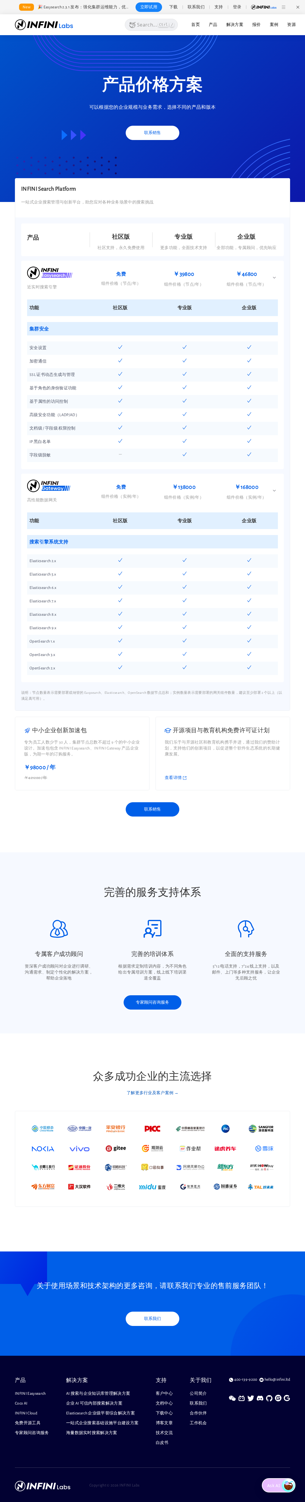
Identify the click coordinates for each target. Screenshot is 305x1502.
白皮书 (162, 1443)
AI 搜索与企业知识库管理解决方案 (98, 1393)
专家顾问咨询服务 (152, 1002)
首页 (195, 25)
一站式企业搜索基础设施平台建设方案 (102, 1423)
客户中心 (164, 1393)
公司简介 (198, 1393)
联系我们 (152, 1319)
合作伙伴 (198, 1413)
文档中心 (164, 1403)
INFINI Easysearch (30, 1393)
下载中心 (164, 1413)
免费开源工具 (28, 1423)
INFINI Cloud (26, 1413)
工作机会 (198, 1423)
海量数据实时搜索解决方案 (91, 1433)
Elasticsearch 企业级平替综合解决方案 (100, 1413)
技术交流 (164, 1433)
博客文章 (164, 1423)
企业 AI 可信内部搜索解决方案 (94, 1403)
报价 (256, 25)
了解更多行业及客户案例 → (152, 1093)
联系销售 (152, 133)
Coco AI (21, 1403)
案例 (274, 25)
